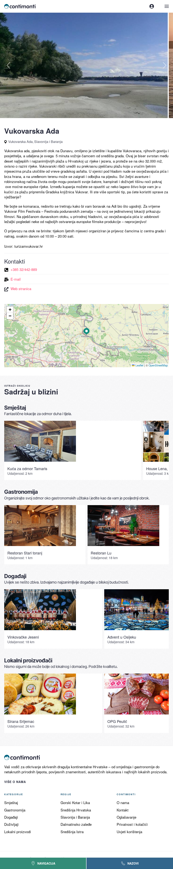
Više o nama (15, 782)
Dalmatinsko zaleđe (76, 824)
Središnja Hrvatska (76, 810)
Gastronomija (14, 810)
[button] (167, 6)
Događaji (11, 817)
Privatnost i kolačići (132, 824)
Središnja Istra (72, 831)
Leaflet (139, 365)
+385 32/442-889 (24, 269)
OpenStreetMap (158, 365)
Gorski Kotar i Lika (75, 802)
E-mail (16, 279)
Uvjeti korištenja (129, 831)
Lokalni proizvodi (17, 831)
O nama (123, 802)
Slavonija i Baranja (75, 817)
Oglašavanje (126, 817)
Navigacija (46, 863)
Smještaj (11, 802)
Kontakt (122, 810)
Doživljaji (11, 824)
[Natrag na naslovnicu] (20, 6)
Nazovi (133, 863)
